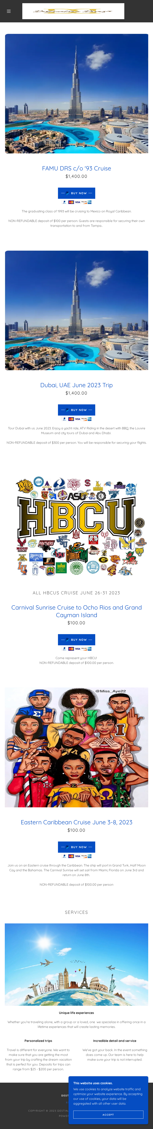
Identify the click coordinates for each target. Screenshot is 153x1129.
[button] (9, 11)
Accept (108, 1114)
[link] (73, 11)
